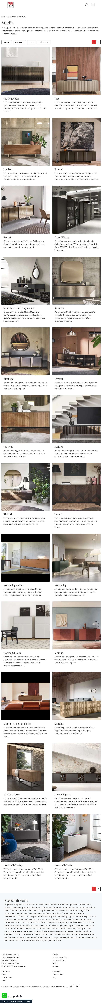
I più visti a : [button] (43, 42)
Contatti (4, 980)
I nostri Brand (7, 977)
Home (3, 17)
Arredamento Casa (14, 17)
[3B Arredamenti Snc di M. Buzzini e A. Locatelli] (10, 5)
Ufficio (55, 963)
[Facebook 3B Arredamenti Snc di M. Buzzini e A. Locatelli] (71, 987)
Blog (54, 977)
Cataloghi (56, 971)
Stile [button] (31, 42)
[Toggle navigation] (93, 5)
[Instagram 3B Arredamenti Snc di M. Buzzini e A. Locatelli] (77, 987)
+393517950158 (12, 963)
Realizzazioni (57, 974)
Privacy (4, 1001)
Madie (24, 17)
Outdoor (56, 966)
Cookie (11, 1001)
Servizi (4, 974)
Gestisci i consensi (24, 1001)
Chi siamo (5, 971)
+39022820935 (11, 960)
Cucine (55, 954)
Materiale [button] (19, 42)
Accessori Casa (58, 960)
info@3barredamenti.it (16, 966)
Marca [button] (6, 42)
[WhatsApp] (4, 995)
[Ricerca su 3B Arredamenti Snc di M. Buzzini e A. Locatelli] (86, 4)
